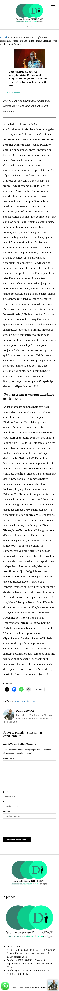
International (21, 701)
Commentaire (8, 759)
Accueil (3, 37)
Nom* (5, 792)
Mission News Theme (20, 987)
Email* (5, 802)
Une (33, 701)
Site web (6, 812)
